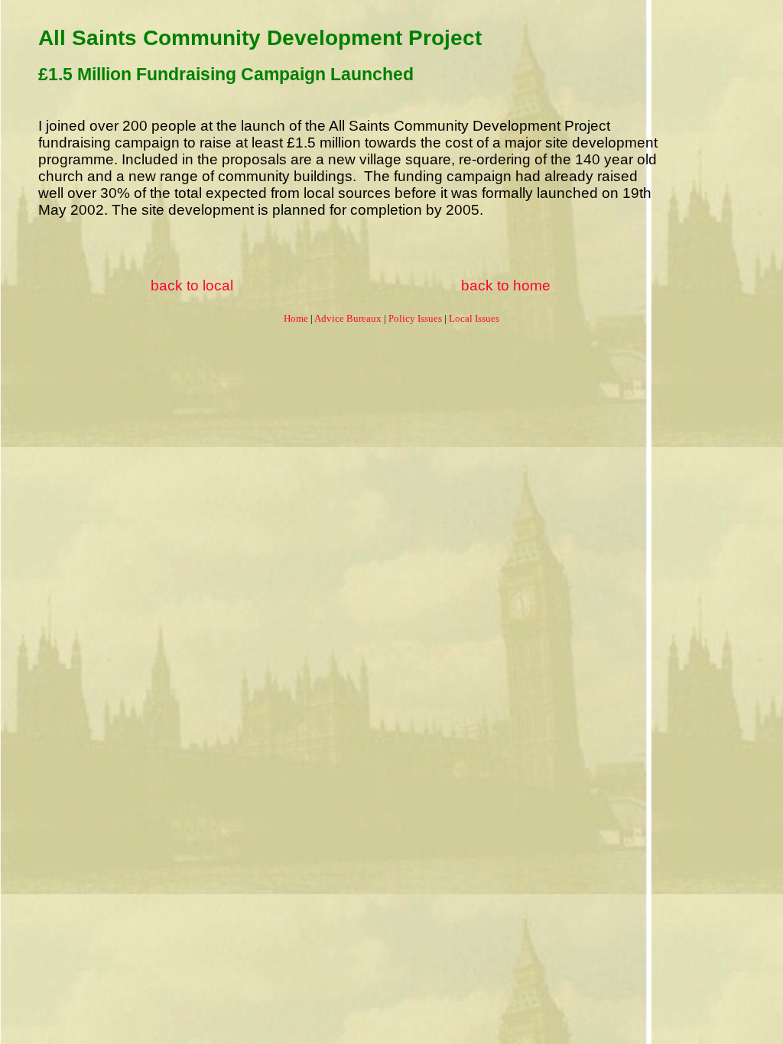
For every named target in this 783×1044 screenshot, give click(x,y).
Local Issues (474, 318)
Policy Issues (415, 318)
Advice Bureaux (348, 318)
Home (296, 318)
